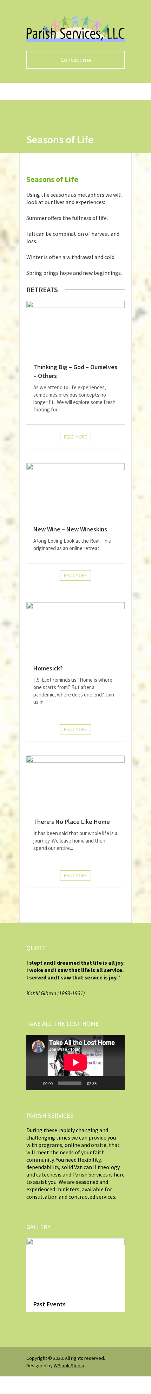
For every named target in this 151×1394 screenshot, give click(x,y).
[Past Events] (75, 1265)
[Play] (35, 1083)
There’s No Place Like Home (71, 822)
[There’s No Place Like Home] (75, 783)
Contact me (75, 60)
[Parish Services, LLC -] (75, 40)
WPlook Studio (69, 1365)
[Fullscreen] (115, 1083)
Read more (75, 437)
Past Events (49, 1304)
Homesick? (48, 668)
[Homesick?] (75, 629)
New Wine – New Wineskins (70, 529)
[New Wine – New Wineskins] (75, 490)
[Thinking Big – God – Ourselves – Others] (75, 328)
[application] (75, 1062)
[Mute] (104, 1083)
